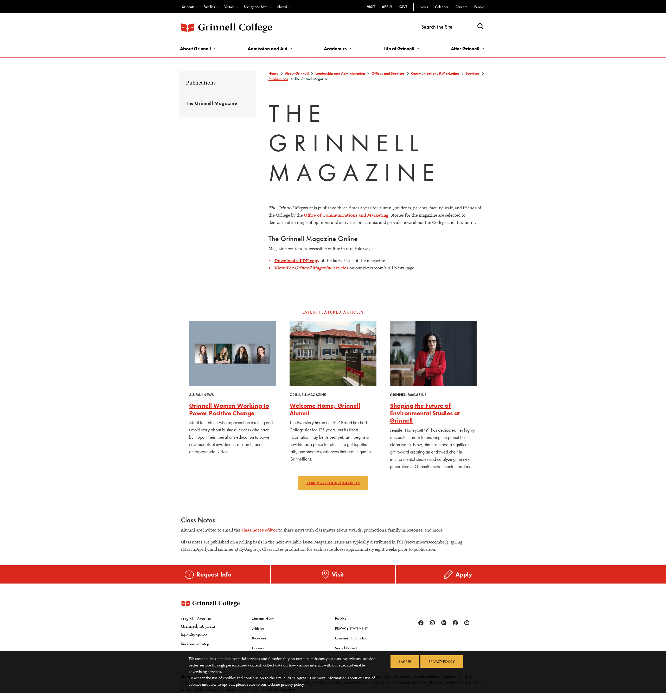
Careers (461, 6)
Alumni (282, 6)
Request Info (214, 574)
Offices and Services (388, 73)
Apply (387, 6)
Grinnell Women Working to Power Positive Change (229, 409)
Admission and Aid (267, 48)
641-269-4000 (194, 634)
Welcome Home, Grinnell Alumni (325, 409)
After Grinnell (465, 48)
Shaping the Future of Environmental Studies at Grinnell (425, 413)
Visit (371, 6)
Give (403, 6)
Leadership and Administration (340, 73)
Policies (340, 618)
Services (472, 73)
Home (273, 73)
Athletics (258, 628)
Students (188, 6)
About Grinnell (195, 48)
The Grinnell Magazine (211, 103)
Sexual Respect (346, 648)
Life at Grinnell (398, 48)
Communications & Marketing (435, 73)
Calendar (442, 6)
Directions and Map (195, 644)
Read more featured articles (333, 483)
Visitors (229, 6)
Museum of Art (262, 618)
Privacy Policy (442, 661)
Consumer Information (351, 638)
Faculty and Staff (255, 6)
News (424, 6)
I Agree (405, 661)
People (479, 6)
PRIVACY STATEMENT (351, 628)
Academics (335, 48)
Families (209, 6)
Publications (201, 82)
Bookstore (259, 638)
